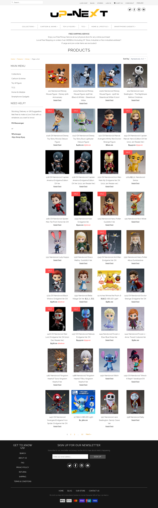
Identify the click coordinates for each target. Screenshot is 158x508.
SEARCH (23, 453)
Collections (28, 26)
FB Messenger (17, 123)
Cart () (119, 3)
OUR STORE (80, 491)
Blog (92, 3)
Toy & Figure (69, 26)
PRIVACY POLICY (22, 467)
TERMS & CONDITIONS (22, 481)
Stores (100, 3)
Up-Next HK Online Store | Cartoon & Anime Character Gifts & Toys (77, 495)
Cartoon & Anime (48, 26)
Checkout (130, 3)
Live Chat (84, 3)
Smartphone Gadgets (124, 26)
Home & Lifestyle (99, 26)
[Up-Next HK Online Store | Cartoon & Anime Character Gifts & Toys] (79, 13)
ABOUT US (23, 458)
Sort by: (126, 59)
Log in (108, 3)
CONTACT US (94, 491)
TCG (83, 26)
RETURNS (22, 472)
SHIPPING (22, 477)
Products (79, 50)
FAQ (22, 463)
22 (82, 434)
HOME (61, 491)
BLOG (69, 491)
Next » (88, 434)
